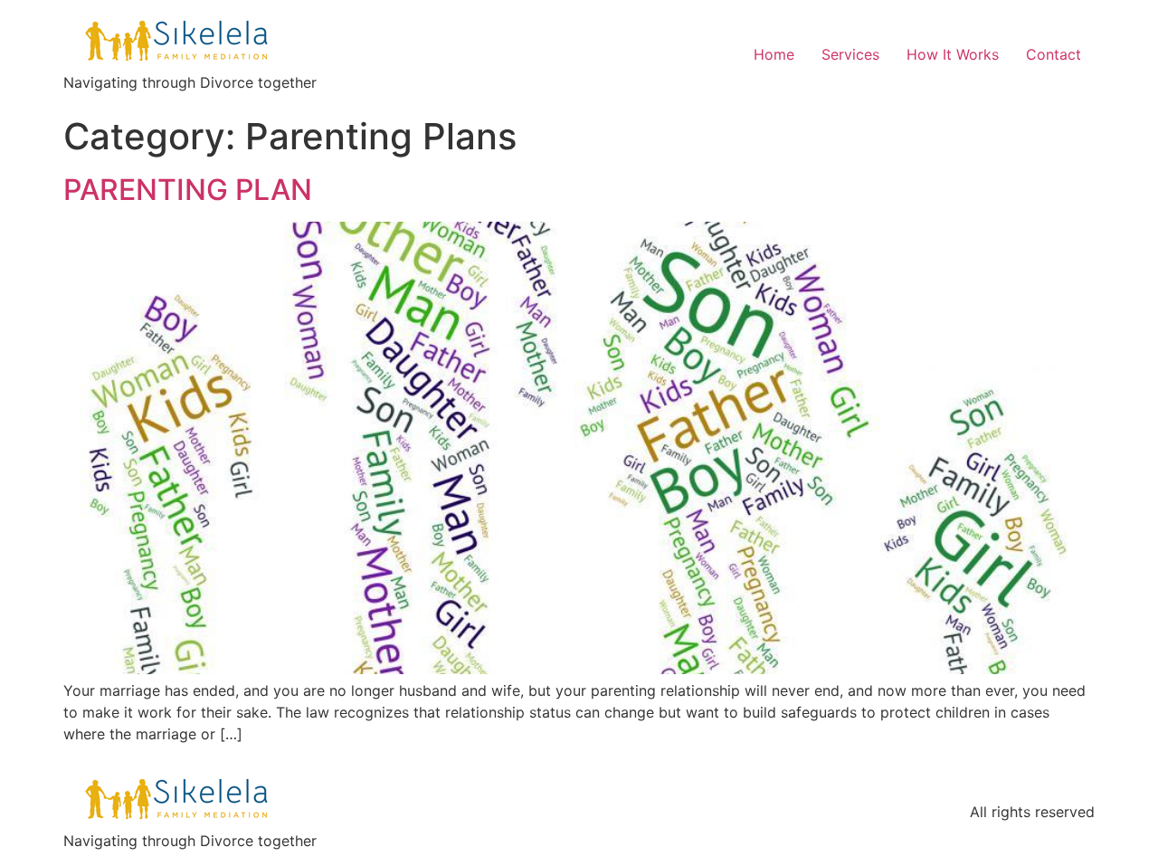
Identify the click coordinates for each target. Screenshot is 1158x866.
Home (774, 54)
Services (850, 54)
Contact (1053, 54)
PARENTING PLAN (187, 189)
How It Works (952, 54)
